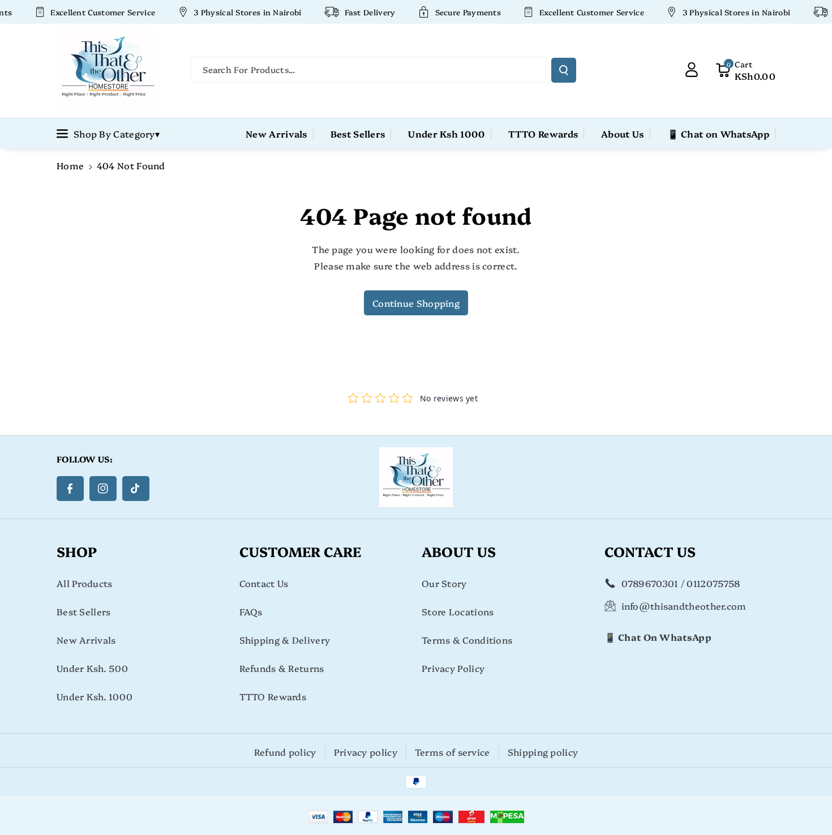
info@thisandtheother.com (684, 606)
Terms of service (452, 752)
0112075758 (713, 583)
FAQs (251, 611)
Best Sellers (84, 611)
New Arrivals (86, 639)
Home (70, 165)
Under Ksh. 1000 (95, 696)
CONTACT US (650, 551)
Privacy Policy (453, 668)
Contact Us (264, 583)
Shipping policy (543, 752)
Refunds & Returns (281, 668)
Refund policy (285, 752)
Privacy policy (365, 752)
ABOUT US (459, 551)
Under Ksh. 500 (92, 668)
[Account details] (691, 69)
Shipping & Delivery (285, 639)
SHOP (77, 551)
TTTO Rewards (273, 696)
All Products (85, 583)
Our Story (444, 583)
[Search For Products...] (563, 70)
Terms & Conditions (467, 639)
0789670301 (650, 583)
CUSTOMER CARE (300, 551)
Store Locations (458, 611)
